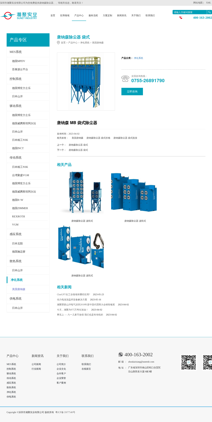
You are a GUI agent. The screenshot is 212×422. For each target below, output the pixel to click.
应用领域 (64, 15)
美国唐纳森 (18, 289)
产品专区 (18, 39)
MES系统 (16, 52)
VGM (15, 224)
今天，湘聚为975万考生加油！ (72, 310)
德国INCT (18, 148)
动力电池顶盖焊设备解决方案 (72, 299)
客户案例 (61, 383)
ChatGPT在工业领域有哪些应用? (73, 294)
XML (208, 2)
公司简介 (61, 364)
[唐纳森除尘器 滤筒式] (81, 193)
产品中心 (79, 15)
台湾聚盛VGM (20, 175)
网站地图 (198, 2)
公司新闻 (36, 364)
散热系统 (16, 261)
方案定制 (107, 15)
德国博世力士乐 (21, 88)
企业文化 (61, 369)
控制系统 (16, 79)
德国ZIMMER (20, 208)
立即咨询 (132, 91)
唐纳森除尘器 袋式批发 (125, 138)
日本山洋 (17, 96)
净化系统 (17, 279)
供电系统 (16, 298)
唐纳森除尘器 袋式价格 (98, 138)
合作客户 (61, 373)
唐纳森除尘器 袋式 (78, 145)
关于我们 (136, 15)
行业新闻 (36, 369)
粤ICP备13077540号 (65, 412)
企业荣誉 (61, 378)
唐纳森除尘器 (46, 3)
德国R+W (17, 199)
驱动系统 (16, 106)
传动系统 (16, 157)
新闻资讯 (121, 15)
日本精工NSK (20, 140)
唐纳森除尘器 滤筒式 (82, 221)
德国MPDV (18, 61)
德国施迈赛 (18, 251)
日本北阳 (17, 243)
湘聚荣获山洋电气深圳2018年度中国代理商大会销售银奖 (86, 304)
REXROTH (18, 216)
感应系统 (16, 234)
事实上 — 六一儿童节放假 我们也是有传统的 (80, 314)
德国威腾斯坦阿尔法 (24, 123)
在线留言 (86, 369)
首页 (53, 15)
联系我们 (150, 15)
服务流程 (93, 15)
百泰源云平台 (20, 69)
